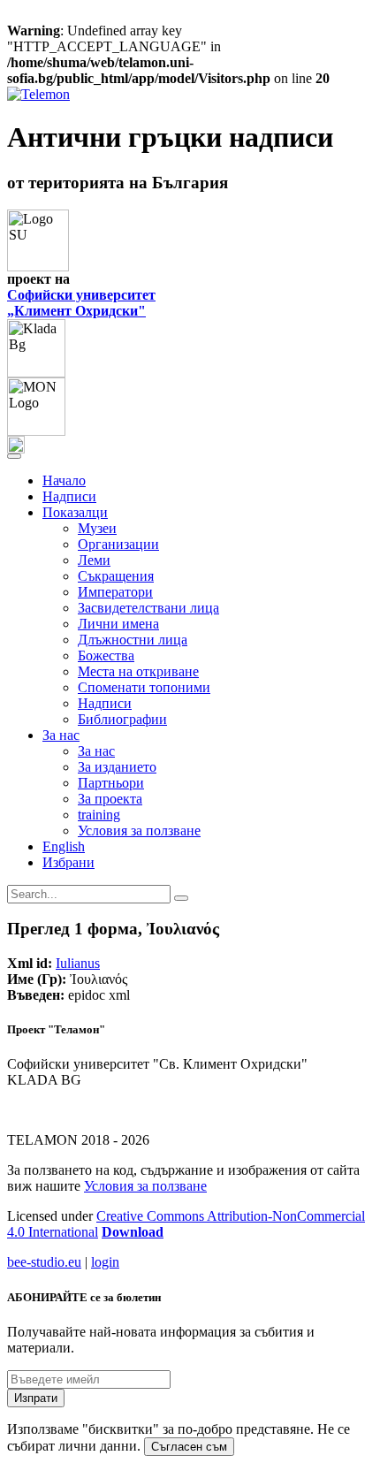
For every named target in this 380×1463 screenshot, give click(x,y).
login (105, 1261)
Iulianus (78, 963)
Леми (94, 560)
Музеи (97, 528)
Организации (118, 544)
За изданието (117, 766)
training (99, 814)
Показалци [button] (75, 512)
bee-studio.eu (44, 1261)
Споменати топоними (144, 687)
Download (132, 1231)
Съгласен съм (189, 1446)
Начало (64, 480)
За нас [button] (61, 735)
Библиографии (122, 719)
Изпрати (35, 1398)
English (63, 846)
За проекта (110, 798)
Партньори (111, 782)
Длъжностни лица (132, 639)
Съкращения (116, 575)
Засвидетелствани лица (148, 607)
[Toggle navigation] (14, 456)
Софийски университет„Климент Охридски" (81, 302)
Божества (106, 655)
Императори (115, 591)
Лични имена (118, 623)
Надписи (69, 496)
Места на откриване (138, 671)
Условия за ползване (139, 830)
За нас (96, 750)
